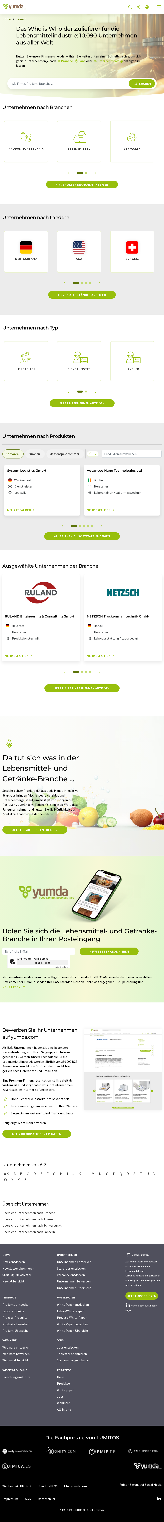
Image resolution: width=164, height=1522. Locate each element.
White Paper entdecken (73, 1304)
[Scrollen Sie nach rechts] (96, 454)
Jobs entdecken (68, 1347)
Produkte (63, 1383)
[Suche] (130, 7)
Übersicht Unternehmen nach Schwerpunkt (32, 1225)
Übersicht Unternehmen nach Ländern (28, 1232)
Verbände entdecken (71, 1275)
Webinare (63, 1403)
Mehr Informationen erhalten (36, 1134)
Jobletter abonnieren (72, 1354)
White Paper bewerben (72, 1324)
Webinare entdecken (16, 1347)
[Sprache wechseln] (147, 7)
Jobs (60, 1396)
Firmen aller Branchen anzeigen (82, 184)
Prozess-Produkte (14, 1318)
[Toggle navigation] (159, 7)
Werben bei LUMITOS (16, 1486)
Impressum (10, 1499)
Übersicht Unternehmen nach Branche (28, 1213)
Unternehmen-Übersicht (74, 1288)
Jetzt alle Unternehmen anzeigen (82, 688)
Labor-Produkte (13, 1311)
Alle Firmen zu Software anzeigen (82, 536)
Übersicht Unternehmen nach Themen (28, 1219)
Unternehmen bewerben (74, 1281)
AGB (28, 1499)
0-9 (6, 1173)
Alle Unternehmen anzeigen (82, 403)
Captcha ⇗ (60, 967)
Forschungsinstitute (16, 1377)
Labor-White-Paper (70, 1311)
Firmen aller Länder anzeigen (82, 295)
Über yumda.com (75, 1486)
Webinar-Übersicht (15, 1360)
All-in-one (64, 1409)
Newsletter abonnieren (109, 951)
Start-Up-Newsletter (16, 1275)
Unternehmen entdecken (74, 1262)
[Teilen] (138, 7)
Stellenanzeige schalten (73, 1360)
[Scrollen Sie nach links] (90, 454)
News (60, 1377)
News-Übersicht (13, 1281)
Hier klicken (43, 962)
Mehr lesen (11, 987)
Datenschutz (46, 1499)
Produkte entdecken (16, 1304)
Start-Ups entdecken (71, 1268)
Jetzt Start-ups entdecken (35, 830)
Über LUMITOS (48, 1486)
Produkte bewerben (15, 1324)
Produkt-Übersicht (15, 1331)
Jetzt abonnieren (141, 1296)
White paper (65, 1390)
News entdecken (13, 1262)
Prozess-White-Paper (72, 1318)
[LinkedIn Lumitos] (159, 1499)
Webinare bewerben (16, 1354)
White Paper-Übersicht (72, 1331)
